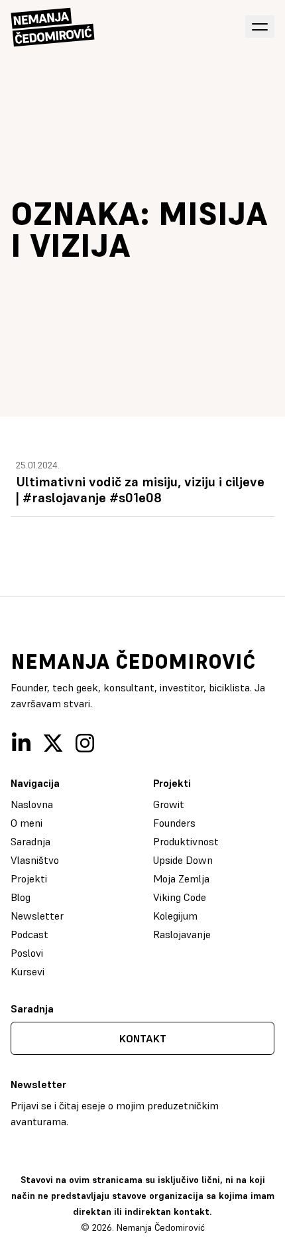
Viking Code (179, 897)
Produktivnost (186, 841)
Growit (168, 804)
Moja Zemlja (181, 878)
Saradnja (30, 841)
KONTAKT (142, 1038)
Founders (174, 822)
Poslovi (27, 952)
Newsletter (37, 915)
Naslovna (32, 804)
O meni (26, 822)
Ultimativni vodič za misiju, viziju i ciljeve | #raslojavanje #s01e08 (140, 489)
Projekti (29, 878)
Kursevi (27, 971)
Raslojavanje (182, 934)
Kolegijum (175, 915)
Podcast (29, 934)
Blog (20, 897)
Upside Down (183, 859)
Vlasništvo (35, 859)
